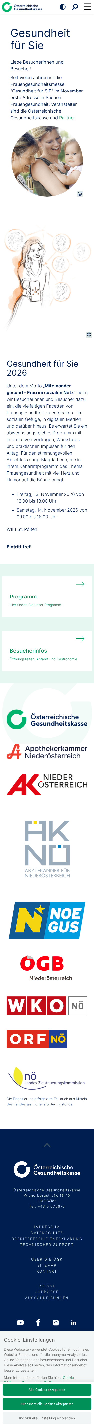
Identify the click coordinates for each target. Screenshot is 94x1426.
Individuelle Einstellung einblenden (47, 1418)
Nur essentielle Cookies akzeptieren (47, 1404)
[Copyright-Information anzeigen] (80, 194)
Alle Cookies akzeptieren (47, 1390)
